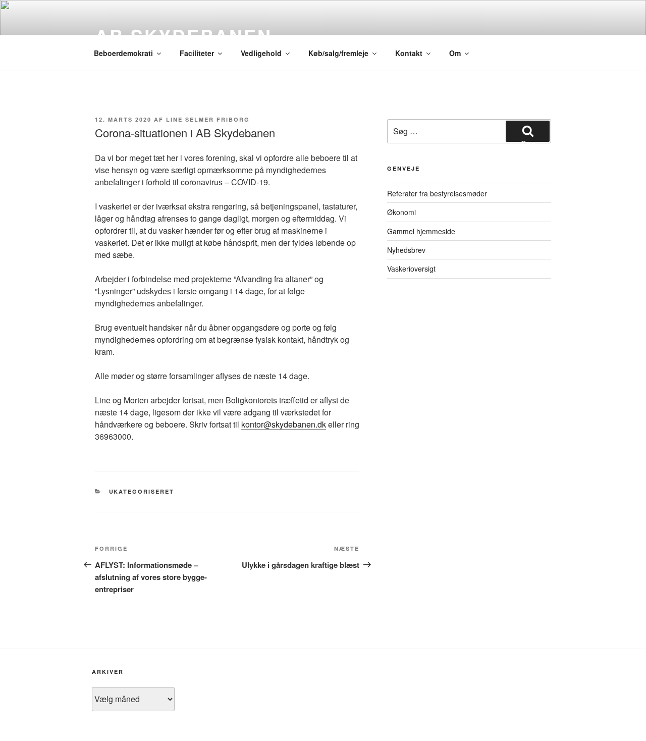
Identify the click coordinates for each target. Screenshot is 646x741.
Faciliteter (197, 53)
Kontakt (408, 53)
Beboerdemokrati (123, 53)
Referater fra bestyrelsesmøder (437, 193)
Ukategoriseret (142, 491)
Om (455, 53)
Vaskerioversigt (411, 268)
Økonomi (401, 212)
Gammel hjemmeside (421, 231)
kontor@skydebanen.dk (283, 424)
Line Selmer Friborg (208, 119)
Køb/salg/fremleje (338, 53)
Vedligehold (261, 53)
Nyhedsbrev (406, 250)
